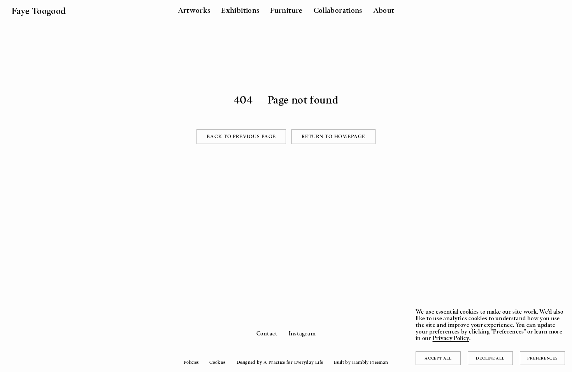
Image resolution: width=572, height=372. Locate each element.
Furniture (286, 10)
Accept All (438, 358)
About (384, 10)
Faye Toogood (39, 10)
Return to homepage (333, 136)
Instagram (302, 333)
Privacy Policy (451, 338)
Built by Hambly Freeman (361, 362)
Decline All (490, 358)
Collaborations (338, 10)
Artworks (194, 10)
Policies (191, 362)
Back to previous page (241, 136)
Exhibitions (240, 10)
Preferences (542, 358)
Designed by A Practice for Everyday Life (280, 362)
